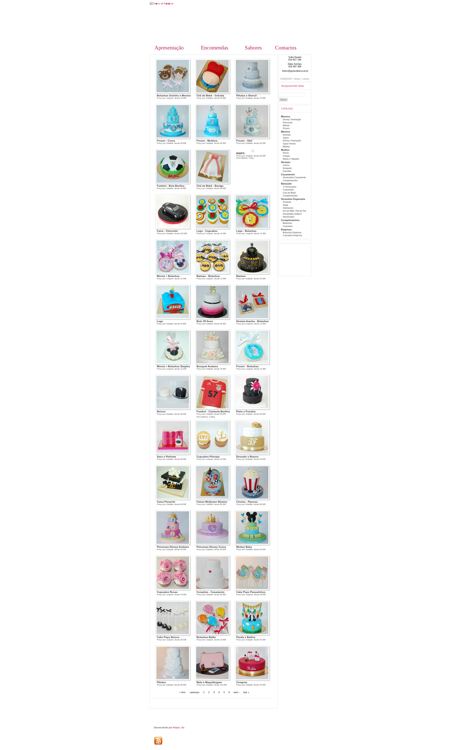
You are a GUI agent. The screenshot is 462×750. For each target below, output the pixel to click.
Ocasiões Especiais (293, 199)
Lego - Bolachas (246, 230)
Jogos (286, 137)
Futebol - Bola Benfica (170, 185)
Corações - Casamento (211, 592)
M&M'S (240, 153)
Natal (285, 205)
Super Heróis (289, 143)
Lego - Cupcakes (207, 230)
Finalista (287, 202)
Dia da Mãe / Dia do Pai (294, 211)
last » (246, 692)
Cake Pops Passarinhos (250, 592)
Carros (286, 165)
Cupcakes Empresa (292, 235)
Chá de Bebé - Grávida (210, 95)
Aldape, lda (178, 727)
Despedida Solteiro (292, 214)
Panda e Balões (245, 637)
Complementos (290, 180)
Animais (287, 135)
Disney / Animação (292, 119)
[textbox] (291, 95)
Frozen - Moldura (207, 140)
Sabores (253, 48)
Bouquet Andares (207, 366)
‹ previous (194, 692)
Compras (241, 682)
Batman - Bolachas (208, 276)
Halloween (288, 208)
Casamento (288, 174)
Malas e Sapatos (291, 159)
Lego (160, 321)
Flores (286, 153)
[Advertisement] (183, 713)
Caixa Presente (166, 501)
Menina (285, 116)
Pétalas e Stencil (246, 95)
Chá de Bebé (289, 193)
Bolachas (287, 223)
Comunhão (288, 189)
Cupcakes (288, 226)
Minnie (286, 125)
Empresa (286, 229)
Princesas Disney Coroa (211, 546)
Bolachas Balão (206, 637)
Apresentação (169, 48)
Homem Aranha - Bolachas (252, 321)
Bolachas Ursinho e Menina (174, 95)
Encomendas (214, 48)
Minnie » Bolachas (168, 276)
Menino (285, 131)
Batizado (286, 183)
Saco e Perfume (166, 456)
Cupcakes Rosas (167, 592)
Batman (241, 276)
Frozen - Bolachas (247, 366)
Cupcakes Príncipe (208, 456)
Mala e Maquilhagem (209, 682)
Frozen (286, 128)
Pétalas (161, 682)
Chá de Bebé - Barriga (210, 185)
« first (182, 692)
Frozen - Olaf (244, 140)
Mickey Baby (244, 546)
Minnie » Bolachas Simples (173, 366)
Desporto (287, 168)
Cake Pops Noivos (168, 637)
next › (236, 692)
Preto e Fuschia (246, 411)
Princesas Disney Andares (173, 546)
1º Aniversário (289, 187)
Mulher (285, 149)
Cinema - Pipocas (247, 501)
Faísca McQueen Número (212, 501)
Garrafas (287, 171)
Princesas (288, 122)
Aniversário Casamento (294, 177)
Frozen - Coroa (166, 140)
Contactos (286, 48)
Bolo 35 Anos (205, 321)
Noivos (161, 411)
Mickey (286, 146)
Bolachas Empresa (292, 232)
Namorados (288, 217)
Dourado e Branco (247, 456)
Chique (286, 156)
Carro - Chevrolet (167, 230)
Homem (285, 162)
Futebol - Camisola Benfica (213, 411)
